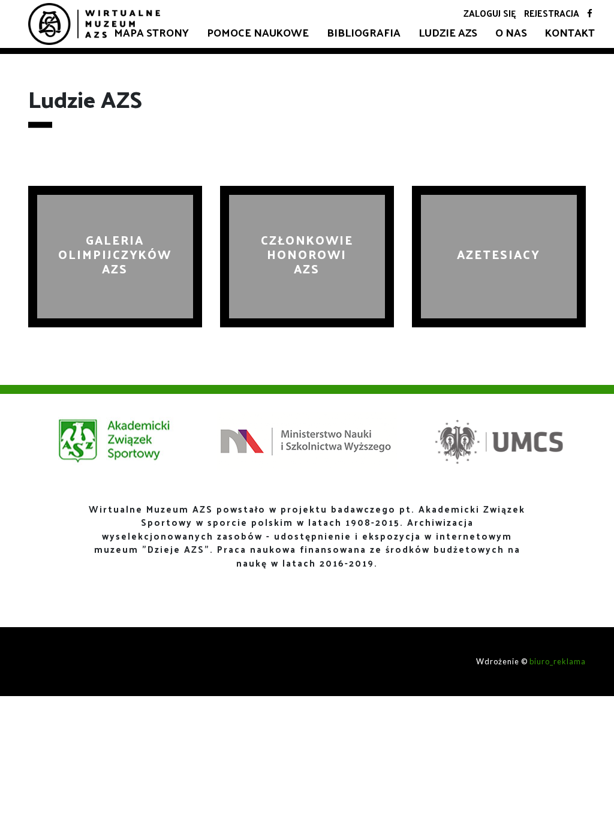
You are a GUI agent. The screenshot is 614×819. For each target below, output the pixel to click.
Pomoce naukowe (258, 32)
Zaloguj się (489, 13)
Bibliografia (364, 32)
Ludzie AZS (448, 32)
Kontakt (570, 32)
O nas (511, 32)
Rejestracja (551, 13)
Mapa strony (151, 32)
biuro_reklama (557, 661)
